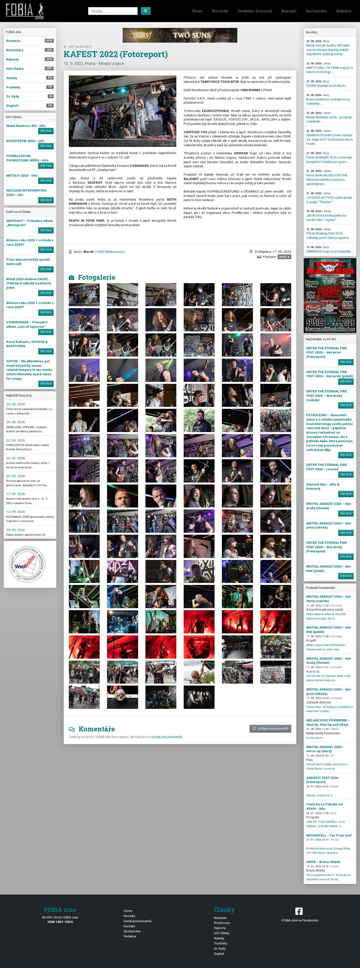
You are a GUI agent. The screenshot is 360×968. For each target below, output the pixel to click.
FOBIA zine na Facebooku (300, 920)
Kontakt (288, 10)
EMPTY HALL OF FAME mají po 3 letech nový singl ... (329, 68)
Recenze (220, 918)
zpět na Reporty (80, 46)
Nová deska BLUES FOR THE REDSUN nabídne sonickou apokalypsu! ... (326, 177)
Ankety (219, 938)
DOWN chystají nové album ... (327, 83)
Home (197, 10)
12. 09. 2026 (15, 494)
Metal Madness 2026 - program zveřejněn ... (329, 117)
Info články (221, 933)
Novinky (220, 10)
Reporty (220, 928)
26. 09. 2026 (15, 530)
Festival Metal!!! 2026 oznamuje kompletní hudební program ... (329, 157)
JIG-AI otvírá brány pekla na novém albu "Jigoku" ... (326, 215)
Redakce (343, 10)
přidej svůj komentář (273, 728)
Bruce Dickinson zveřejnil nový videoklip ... (328, 99)
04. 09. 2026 (15, 458)
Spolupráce (316, 10)
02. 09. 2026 (15, 440)
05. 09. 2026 (15, 476)
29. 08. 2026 (15, 404)
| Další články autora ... (111, 252)
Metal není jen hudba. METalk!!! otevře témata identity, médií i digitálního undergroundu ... (328, 48)
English (219, 954)
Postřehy (220, 943)
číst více (45, 131)
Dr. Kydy (220, 948)
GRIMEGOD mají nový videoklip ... (330, 249)
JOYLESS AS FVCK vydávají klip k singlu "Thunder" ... (329, 198)
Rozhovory (222, 923)
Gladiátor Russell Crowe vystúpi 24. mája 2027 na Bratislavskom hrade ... (329, 137)
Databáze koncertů (255, 10)
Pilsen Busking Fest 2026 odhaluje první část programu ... (329, 234)
